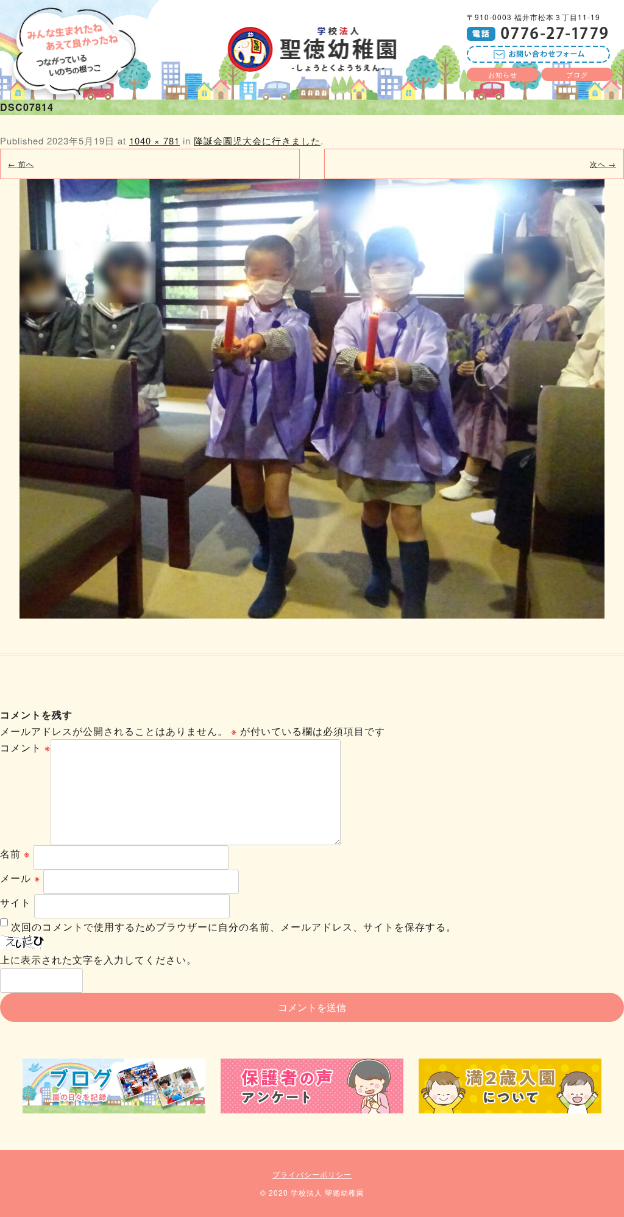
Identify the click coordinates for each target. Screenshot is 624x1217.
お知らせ (502, 74)
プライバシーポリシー (312, 1174)
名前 (15, 853)
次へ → (603, 163)
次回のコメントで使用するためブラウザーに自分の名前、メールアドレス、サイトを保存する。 (233, 927)
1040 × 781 (154, 140)
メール (20, 878)
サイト (15, 902)
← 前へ (21, 163)
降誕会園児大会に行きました (257, 140)
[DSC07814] (312, 399)
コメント (25, 747)
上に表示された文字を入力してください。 (98, 960)
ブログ (577, 74)
